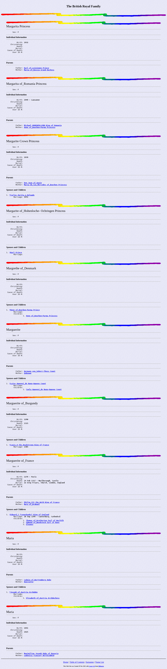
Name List (99, 662)
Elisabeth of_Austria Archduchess (42, 598)
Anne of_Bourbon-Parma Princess (39, 127)
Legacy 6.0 (92, 666)
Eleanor (29, 524)
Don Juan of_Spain (33, 183)
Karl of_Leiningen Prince (36, 68)
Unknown (27, 373)
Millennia (101, 666)
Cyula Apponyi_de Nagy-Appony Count (44, 389)
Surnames (90, 662)
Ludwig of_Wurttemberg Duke (37, 580)
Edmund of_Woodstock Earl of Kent (42, 522)
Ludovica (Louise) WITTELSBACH (39, 655)
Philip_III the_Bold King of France (41, 502)
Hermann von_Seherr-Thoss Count (39, 371)
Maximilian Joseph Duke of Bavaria (41, 653)
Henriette (28, 582)
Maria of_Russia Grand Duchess (39, 70)
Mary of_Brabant (32, 504)
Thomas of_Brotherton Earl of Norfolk (45, 520)
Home (65, 662)
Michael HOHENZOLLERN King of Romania (43, 125)
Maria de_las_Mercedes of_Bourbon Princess (45, 185)
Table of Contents (77, 662)
